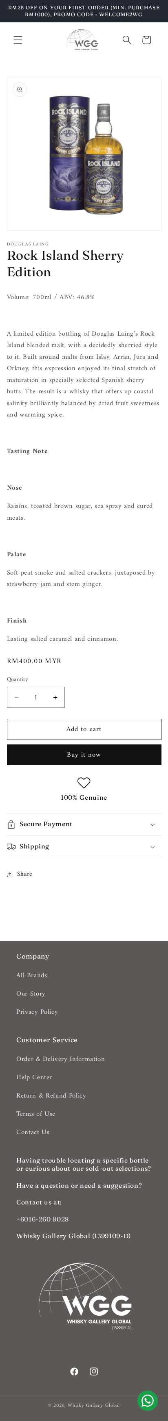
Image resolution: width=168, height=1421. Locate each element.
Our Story (31, 994)
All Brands (31, 975)
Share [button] (24, 874)
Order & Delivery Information (60, 1059)
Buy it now (84, 755)
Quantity (18, 680)
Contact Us (33, 1132)
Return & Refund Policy (51, 1096)
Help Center (34, 1077)
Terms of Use (35, 1114)
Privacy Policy (37, 1012)
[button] (18, 40)
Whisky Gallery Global (94, 1405)
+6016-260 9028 (42, 1219)
